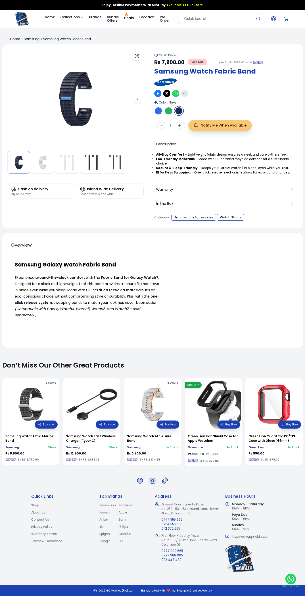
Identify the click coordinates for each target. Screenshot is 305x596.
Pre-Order (165, 19)
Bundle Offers (113, 19)
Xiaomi (104, 512)
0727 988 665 (172, 555)
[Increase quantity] (179, 125)
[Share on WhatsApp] (175, 93)
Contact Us (40, 519)
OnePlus (125, 534)
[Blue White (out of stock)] (158, 111)
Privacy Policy (41, 526)
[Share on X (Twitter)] (166, 93)
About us (38, 512)
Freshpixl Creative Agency (194, 590)
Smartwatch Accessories (193, 217)
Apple (123, 512)
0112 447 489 (171, 560)
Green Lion (107, 505)
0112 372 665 (170, 528)
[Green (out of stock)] (169, 111)
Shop (35, 505)
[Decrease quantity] (161, 125)
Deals (129, 17)
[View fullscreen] (137, 56)
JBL (101, 526)
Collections (70, 17)
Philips (123, 526)
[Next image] (138, 99)
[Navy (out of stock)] (179, 111)
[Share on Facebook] (157, 93)
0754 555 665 (171, 524)
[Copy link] (184, 93)
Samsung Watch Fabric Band (67, 39)
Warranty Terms (44, 534)
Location (147, 17)
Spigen (104, 534)
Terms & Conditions (46, 541)
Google (105, 541)
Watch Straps (230, 217)
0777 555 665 (171, 519)
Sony (122, 519)
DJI (121, 541)
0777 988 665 (172, 551)
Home (50, 17)
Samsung (32, 39)
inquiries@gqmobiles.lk (249, 536)
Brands (95, 17)
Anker (103, 519)
